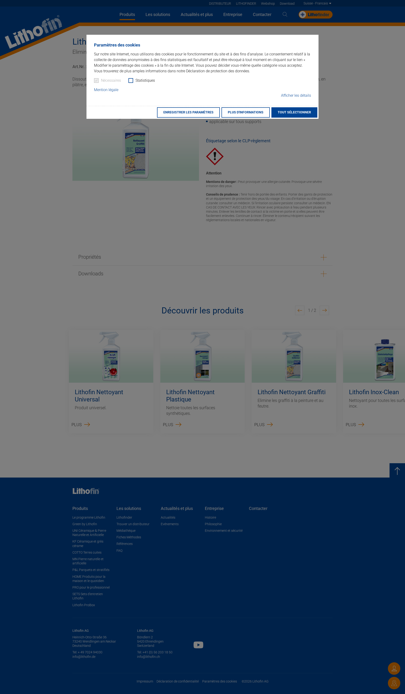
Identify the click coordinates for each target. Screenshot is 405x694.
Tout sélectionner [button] (294, 112)
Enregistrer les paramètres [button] (188, 112)
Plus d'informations (245, 112)
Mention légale (106, 90)
